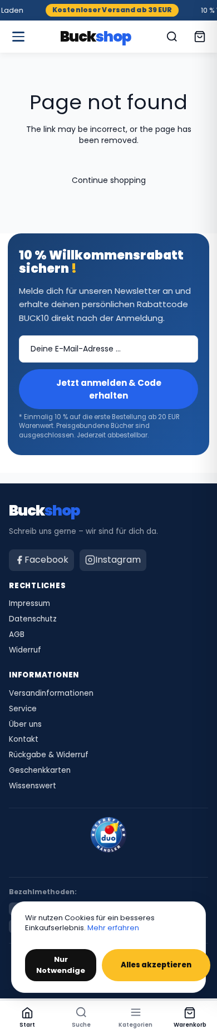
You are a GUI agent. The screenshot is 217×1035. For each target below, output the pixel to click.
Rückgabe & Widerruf (48, 755)
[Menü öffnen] (18, 36)
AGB (16, 635)
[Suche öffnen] (172, 36)
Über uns (25, 725)
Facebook (46, 559)
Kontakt (23, 740)
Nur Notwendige (60, 965)
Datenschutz (33, 619)
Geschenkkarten (40, 771)
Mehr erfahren (113, 927)
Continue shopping (109, 180)
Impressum (29, 604)
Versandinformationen (51, 694)
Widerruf (25, 650)
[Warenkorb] (199, 36)
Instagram (118, 559)
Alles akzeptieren (156, 965)
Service (23, 709)
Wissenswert (32, 786)
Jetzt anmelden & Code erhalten (108, 389)
